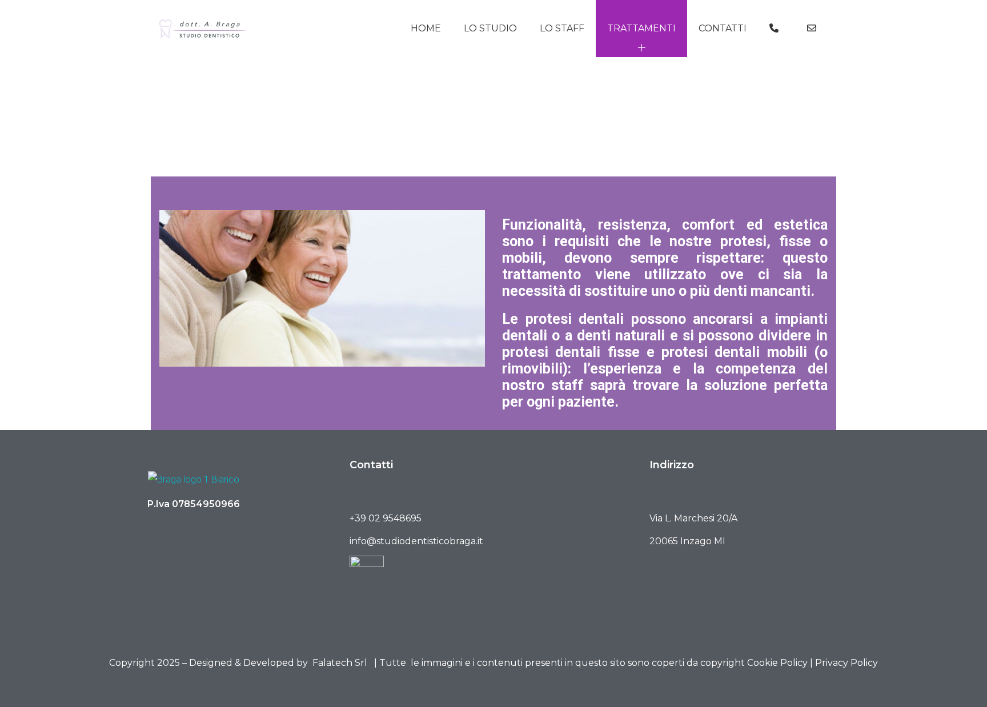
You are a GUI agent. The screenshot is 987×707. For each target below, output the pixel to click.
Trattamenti (641, 28)
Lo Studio (490, 28)
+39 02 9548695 (386, 518)
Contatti (723, 28)
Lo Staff (562, 28)
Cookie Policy (777, 662)
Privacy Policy (846, 662)
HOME (426, 28)
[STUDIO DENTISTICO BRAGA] (202, 28)
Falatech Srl (339, 662)
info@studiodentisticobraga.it (416, 541)
